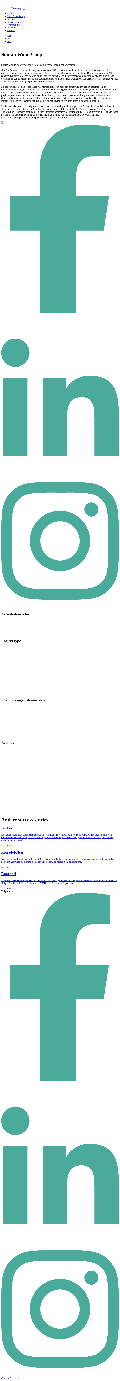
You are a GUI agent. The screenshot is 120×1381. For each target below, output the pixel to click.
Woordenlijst (14, 24)
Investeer (12, 19)
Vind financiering (16, 16)
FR (9, 38)
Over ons (12, 13)
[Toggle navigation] (24, 9)
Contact (11, 30)
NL (9, 41)
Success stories (15, 22)
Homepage (16, 8)
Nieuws (11, 27)
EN (9, 35)
